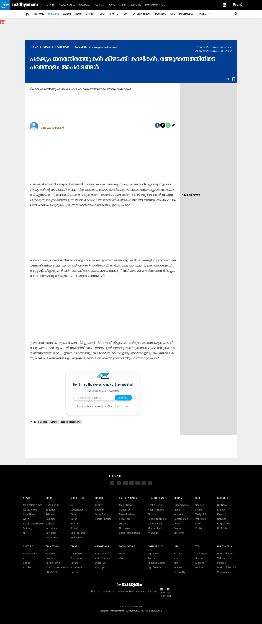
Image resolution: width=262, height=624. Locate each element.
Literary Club (30, 553)
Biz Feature (223, 528)
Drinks (198, 509)
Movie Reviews (127, 514)
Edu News (51, 553)
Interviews (51, 528)
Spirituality (179, 572)
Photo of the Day (226, 567)
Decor (177, 523)
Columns (50, 519)
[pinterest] (150, 482)
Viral (121, 558)
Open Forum (52, 505)
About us (95, 591)
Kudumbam (84, 5)
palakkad (42, 422)
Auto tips (100, 567)
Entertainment (142, 13)
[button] (5, 5)
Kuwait (74, 528)
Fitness (152, 514)
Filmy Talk (124, 519)
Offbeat (50, 523)
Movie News (125, 505)
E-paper (51, 5)
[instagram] (125, 482)
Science (199, 558)
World (26, 519)
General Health (156, 523)
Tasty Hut (200, 514)
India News (29, 514)
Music (122, 523)
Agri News (153, 553)
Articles (50, 514)
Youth (177, 558)
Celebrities (124, 509)
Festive (199, 528)
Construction (181, 519)
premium (53, 13)
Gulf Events (76, 537)
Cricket (99, 505)
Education (52, 546)
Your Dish (200, 519)
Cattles (54, 422)
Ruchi (198, 498)
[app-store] (169, 592)
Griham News (181, 505)
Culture (28, 546)
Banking (221, 519)
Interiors (178, 514)
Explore (74, 572)
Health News (156, 498)
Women (178, 567)
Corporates (223, 523)
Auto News (101, 553)
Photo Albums (225, 553)
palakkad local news (70, 422)
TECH (125, 13)
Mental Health (155, 528)
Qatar (73, 519)
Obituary (28, 528)
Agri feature (154, 567)
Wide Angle (223, 572)
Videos (221, 558)
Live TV (122, 5)
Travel (201, 13)
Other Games (102, 514)
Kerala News (30, 509)
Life (172, 13)
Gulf (102, 13)
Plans (177, 509)
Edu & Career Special (57, 567)
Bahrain (74, 523)
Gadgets (200, 567)
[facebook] (157, 125)
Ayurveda (153, 532)
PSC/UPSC (52, 572)
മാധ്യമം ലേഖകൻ (53, 128)
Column (178, 528)
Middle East (78, 498)
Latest (67, 13)
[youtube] (138, 482)
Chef (198, 523)
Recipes (199, 505)
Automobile (102, 546)
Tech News (201, 553)
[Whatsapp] (168, 125)
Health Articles (156, 509)
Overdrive (100, 562)
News (78, 13)
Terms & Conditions (118, 406)
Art (24, 558)
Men (176, 562)
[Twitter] (162, 125)
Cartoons (51, 532)
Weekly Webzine (67, 5)
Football (99, 509)
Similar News (191, 195)
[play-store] (163, 592)
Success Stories (156, 562)
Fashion (178, 553)
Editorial (50, 509)
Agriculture (155, 546)
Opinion (90, 13)
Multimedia (186, 13)
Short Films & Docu (129, 532)
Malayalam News (32, 505)
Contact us (108, 591)
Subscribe (136, 5)
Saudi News (76, 509)
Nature (74, 562)
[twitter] (118, 482)
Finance (221, 514)
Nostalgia (124, 528)
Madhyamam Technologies (125, 611)
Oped (49, 498)
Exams (49, 558)
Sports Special (103, 519)
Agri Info (152, 558)
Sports (113, 13)
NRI (25, 532)
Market (221, 509)
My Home (39, 13)
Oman (73, 514)
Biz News (222, 505)
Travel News (77, 553)
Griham (178, 498)
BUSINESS (222, 498)
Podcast (222, 562)
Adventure (76, 567)
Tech (198, 546)
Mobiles (199, 562)
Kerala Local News (33, 523)
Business (160, 13)
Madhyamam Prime (155, 5)
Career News (53, 562)
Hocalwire (156, 611)
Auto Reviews (102, 558)
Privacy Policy (125, 591)
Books (112, 5)
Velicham (99, 5)
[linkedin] (132, 482)
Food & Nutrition (157, 519)
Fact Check (52, 537)
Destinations (77, 558)
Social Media (127, 546)
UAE (72, 505)
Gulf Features (77, 532)
